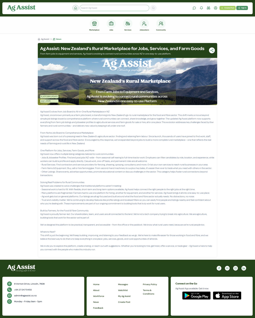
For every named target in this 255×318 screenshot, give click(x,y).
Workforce (98, 296)
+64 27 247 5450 (23, 289)
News (96, 302)
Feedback (98, 308)
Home (96, 284)
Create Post (229, 8)
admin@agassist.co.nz (25, 295)
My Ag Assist (124, 296)
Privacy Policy (150, 284)
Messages (123, 284)
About (96, 290)
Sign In (243, 8)
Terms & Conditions (148, 292)
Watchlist (123, 290)
